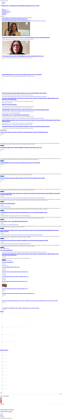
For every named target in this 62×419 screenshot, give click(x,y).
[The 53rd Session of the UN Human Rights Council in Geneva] (4, 374)
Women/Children (4, 13)
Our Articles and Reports (6, 12)
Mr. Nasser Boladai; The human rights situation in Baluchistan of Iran (15, 271)
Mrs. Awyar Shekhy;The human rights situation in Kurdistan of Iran (14, 281)
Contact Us (3, 2)
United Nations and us (5, 9)
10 (6, 248)
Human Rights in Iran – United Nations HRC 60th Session (15, 115)
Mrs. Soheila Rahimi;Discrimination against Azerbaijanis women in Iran (15, 276)
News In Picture (4, 350)
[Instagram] (31, 398)
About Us (1, 415)
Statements (3, 14)
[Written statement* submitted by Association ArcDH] (4, 381)
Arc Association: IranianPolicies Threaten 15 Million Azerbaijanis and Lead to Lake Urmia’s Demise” (20, 308)
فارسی (3, 3)
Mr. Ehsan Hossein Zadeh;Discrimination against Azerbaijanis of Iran (15, 288)
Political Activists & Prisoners (6, 11)
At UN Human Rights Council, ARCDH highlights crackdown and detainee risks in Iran (15, 18)
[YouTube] (31, 401)
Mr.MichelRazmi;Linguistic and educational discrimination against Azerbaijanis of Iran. (18, 293)
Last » (8, 248)
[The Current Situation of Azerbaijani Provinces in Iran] (16, 326)
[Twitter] (31, 399)
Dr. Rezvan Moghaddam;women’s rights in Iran (11, 267)
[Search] (61, 394)
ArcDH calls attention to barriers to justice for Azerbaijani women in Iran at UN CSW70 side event (17, 17)
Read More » (2, 145)
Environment (4, 10)
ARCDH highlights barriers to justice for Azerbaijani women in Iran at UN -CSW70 (14, 19)
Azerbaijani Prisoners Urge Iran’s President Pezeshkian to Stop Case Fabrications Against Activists (26, 126)
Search (1, 392)
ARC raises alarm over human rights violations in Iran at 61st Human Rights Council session (24, 93)
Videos (2, 311)
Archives (2, 403)
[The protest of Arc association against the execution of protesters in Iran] (8, 348)
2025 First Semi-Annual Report (9, 104)
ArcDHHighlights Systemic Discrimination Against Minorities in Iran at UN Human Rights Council (25, 109)
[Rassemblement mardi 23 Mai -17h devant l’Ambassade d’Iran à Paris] (4, 391)
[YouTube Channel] (31, 402)
